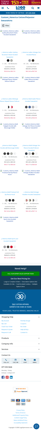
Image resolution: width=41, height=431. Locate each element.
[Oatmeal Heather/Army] (29, 200)
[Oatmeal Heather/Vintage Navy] (33, 200)
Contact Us (23, 332)
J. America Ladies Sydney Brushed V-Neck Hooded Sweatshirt (10, 54)
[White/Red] (11, 107)
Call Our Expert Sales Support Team (20, 274)
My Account (5, 321)
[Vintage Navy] (26, 153)
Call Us (6, 362)
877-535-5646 (30, 13)
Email (35, 362)
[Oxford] (11, 60)
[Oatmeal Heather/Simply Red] (26, 200)
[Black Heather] (26, 107)
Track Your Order (7, 326)
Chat (25, 362)
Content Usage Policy (20, 418)
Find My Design (25, 321)
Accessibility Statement (20, 423)
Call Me (15, 362)
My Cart (4, 324)
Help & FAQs (24, 329)
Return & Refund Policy (20, 420)
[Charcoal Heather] (4, 153)
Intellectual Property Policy (20, 415)
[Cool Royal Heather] (29, 107)
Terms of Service (20, 413)
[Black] (8, 60)
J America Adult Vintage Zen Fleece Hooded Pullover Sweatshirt (31, 147)
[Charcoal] (13, 200)
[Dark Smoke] (33, 60)
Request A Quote (7, 329)
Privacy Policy (20, 410)
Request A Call (6, 332)
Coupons (23, 324)
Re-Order (23, 326)
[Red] (11, 247)
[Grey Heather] (33, 107)
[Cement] (29, 60)
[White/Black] (8, 107)
